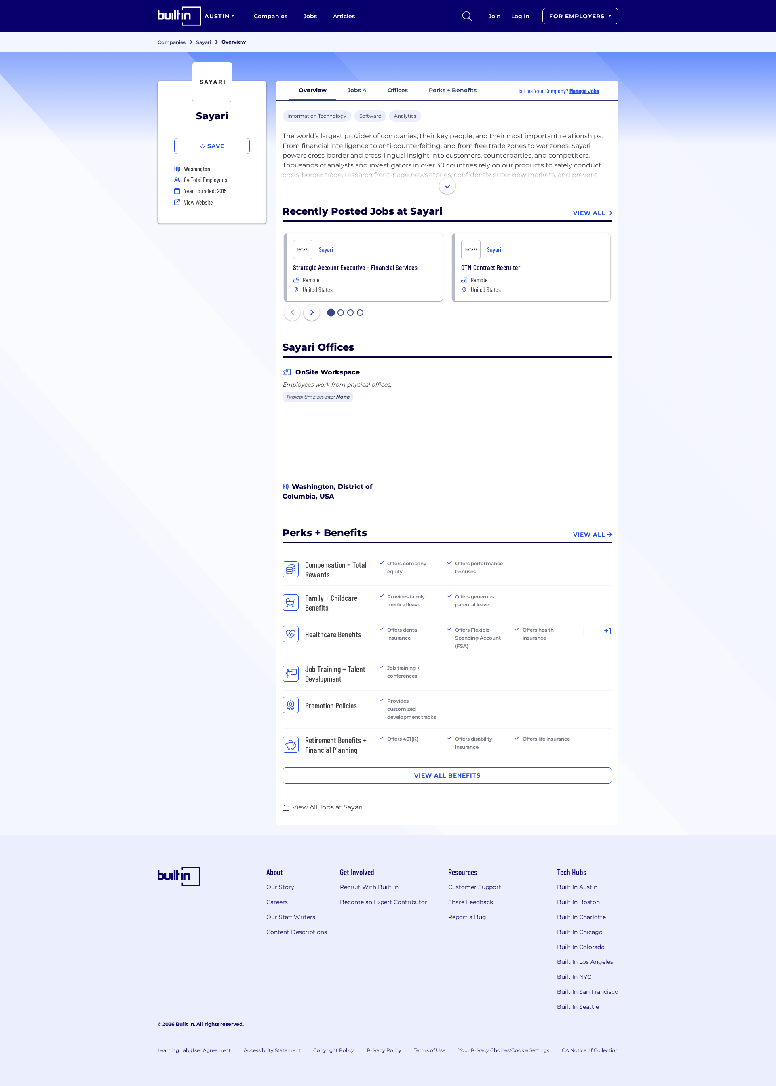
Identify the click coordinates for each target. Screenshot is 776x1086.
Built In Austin (577, 887)
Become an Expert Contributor (383, 902)
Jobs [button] (357, 90)
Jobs (310, 16)
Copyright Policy (333, 1050)
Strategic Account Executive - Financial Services (355, 267)
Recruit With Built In (369, 887)
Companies (270, 16)
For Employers (578, 16)
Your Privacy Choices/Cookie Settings (503, 1050)
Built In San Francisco (587, 991)
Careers (277, 902)
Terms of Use (429, 1050)
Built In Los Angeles (585, 962)
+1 (608, 631)
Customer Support (474, 887)
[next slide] (312, 312)
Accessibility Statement (272, 1050)
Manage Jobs (584, 90)
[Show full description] (447, 186)
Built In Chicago (580, 932)
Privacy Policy (384, 1050)
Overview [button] (313, 90)
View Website (198, 202)
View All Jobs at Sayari (327, 807)
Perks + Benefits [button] (453, 90)
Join (495, 16)
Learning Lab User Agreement (194, 1050)
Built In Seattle (578, 1006)
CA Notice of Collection (590, 1050)
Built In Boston (578, 902)
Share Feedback (470, 902)
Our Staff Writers (290, 917)
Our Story (280, 887)
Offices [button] (398, 90)
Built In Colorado (581, 947)
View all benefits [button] (447, 775)
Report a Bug (467, 917)
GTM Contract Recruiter (490, 267)
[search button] (467, 16)
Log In (520, 16)
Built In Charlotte (581, 917)
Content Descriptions (296, 932)
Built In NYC (574, 976)
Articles (344, 16)
